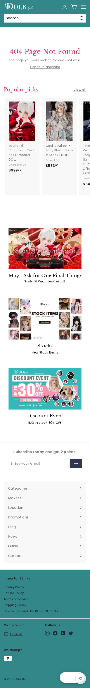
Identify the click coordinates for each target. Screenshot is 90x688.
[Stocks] (45, 319)
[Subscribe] (76, 463)
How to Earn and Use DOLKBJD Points (31, 611)
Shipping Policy (15, 605)
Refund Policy (14, 593)
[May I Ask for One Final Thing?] (45, 249)
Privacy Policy (14, 587)
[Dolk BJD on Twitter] (71, 633)
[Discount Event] (45, 389)
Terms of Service (16, 599)
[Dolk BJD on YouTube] (63, 633)
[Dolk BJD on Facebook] (55, 633)
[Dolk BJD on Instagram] (47, 633)
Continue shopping (45, 67)
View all (79, 90)
